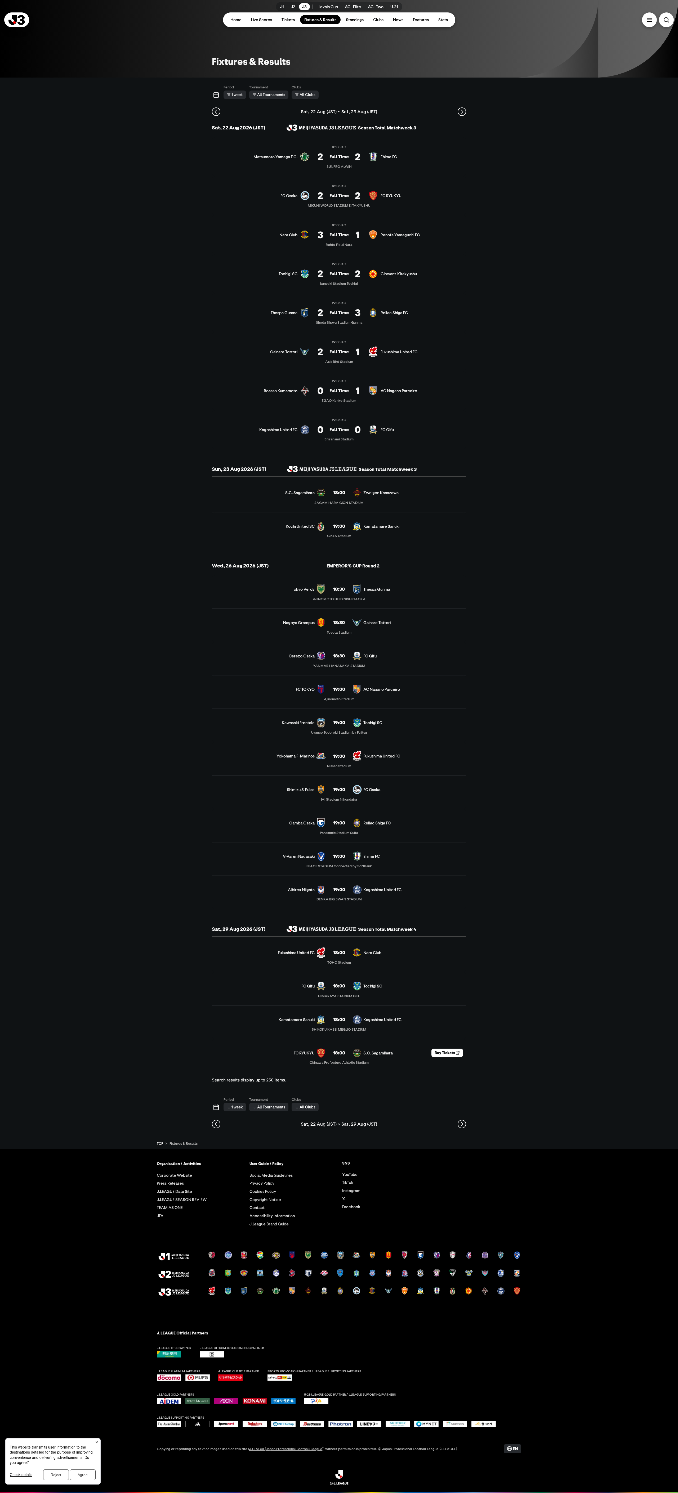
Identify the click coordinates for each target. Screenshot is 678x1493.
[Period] (216, 95)
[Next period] (462, 111)
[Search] (666, 19)
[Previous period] (216, 111)
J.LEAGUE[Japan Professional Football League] (286, 1449)
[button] (649, 19)
